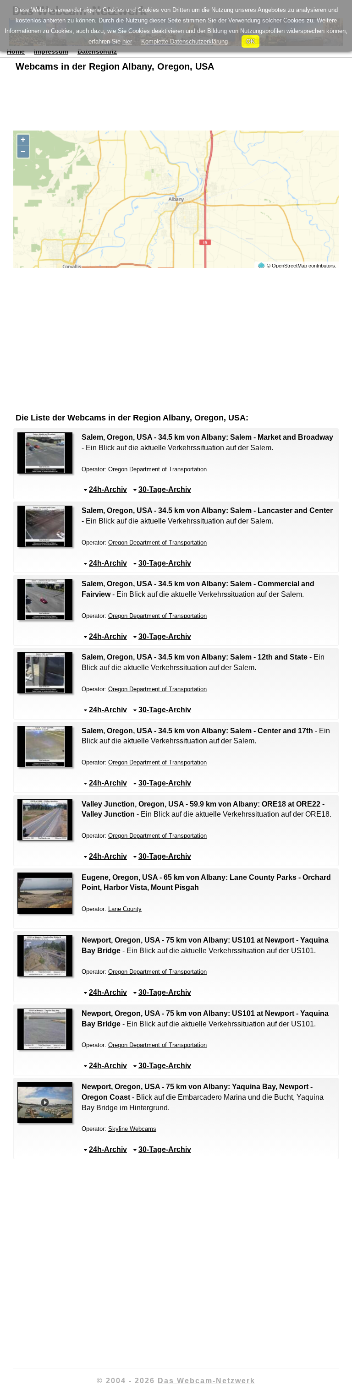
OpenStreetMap (289, 265)
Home (16, 51)
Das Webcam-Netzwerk (206, 1381)
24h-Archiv (108, 489)
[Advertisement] (176, 103)
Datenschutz (97, 51)
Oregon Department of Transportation (157, 469)
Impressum (51, 51)
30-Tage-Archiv (164, 489)
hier (127, 41)
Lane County (125, 909)
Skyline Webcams (132, 1128)
